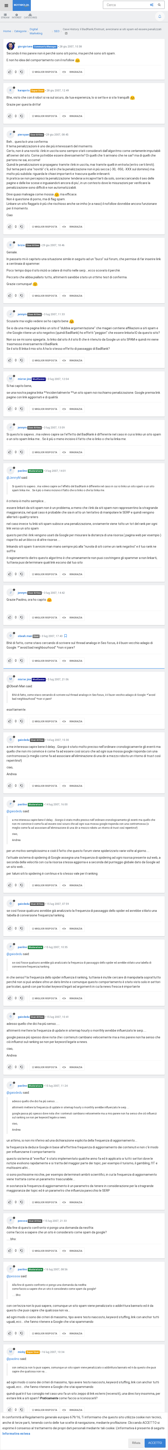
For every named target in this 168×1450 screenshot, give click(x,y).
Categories (30, 17)
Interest (16, 17)
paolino (22, 470)
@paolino (13, 1359)
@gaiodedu (14, 811)
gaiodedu (23, 740)
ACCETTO (155, 1443)
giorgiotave (25, 46)
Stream (5, 17)
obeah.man (25, 636)
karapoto (24, 90)
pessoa (22, 1220)
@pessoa (13, 1276)
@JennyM (14, 477)
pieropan (23, 134)
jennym (22, 314)
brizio (21, 245)
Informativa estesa (16, 1433)
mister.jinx (24, 379)
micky (21, 1352)
